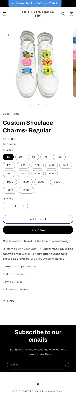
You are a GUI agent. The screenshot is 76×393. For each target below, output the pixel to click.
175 (9, 165)
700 (23, 173)
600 (9, 173)
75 (46, 157)
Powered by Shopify (53, 391)
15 (8, 157)
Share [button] (10, 300)
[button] (5, 14)
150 (59, 157)
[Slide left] (30, 105)
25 (20, 157)
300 (37, 165)
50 (33, 157)
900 (51, 173)
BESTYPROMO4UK (32, 391)
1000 (10, 182)
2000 (41, 182)
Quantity (8, 198)
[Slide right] (46, 105)
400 (51, 165)
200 (23, 165)
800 (37, 173)
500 (65, 165)
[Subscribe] (65, 365)
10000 (26, 190)
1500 (25, 182)
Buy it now (38, 230)
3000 (57, 182)
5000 (10, 190)
